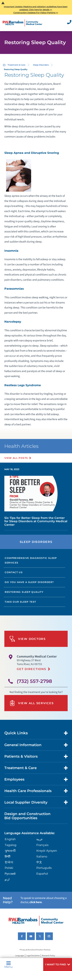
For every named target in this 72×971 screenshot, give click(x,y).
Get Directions (31, 669)
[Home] (22, 22)
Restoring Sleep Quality (24, 592)
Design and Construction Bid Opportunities (27, 816)
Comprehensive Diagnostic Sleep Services (31, 560)
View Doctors (32, 639)
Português (44, 867)
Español (42, 873)
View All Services (36, 703)
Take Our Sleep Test (20, 601)
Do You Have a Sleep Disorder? (29, 582)
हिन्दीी (7, 856)
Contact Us (14, 572)
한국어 (9, 862)
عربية (39, 839)
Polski (9, 867)
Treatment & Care (16, 65)
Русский (10, 873)
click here (35, 902)
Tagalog (10, 845)
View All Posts (16, 457)
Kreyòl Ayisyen (46, 850)
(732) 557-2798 (34, 681)
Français (42, 845)
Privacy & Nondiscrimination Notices (35, 949)
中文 (39, 862)
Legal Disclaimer (33, 955)
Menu (8, 966)
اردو (7, 879)
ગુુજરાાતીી (10, 850)
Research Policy (48, 955)
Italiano (41, 856)
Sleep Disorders (41, 65)
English (10, 839)
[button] (57, 964)
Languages (19, 955)
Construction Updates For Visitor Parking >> (35, 12)
